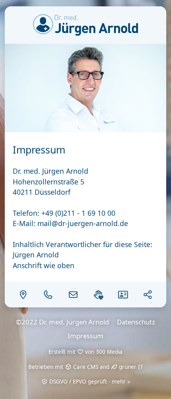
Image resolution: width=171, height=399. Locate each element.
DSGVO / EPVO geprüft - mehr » (89, 381)
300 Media (109, 351)
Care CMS (85, 366)
